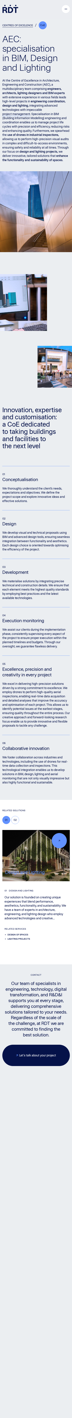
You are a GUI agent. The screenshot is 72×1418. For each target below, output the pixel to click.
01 (6, 820)
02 (15, 820)
